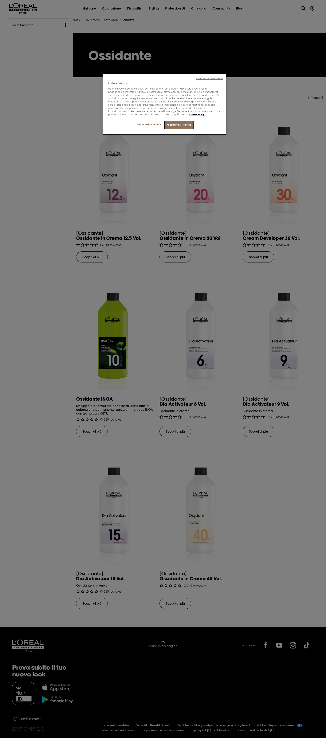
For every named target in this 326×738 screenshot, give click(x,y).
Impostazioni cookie (149, 124)
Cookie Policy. (197, 114)
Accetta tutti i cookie (179, 124)
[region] (164, 104)
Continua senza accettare (209, 78)
